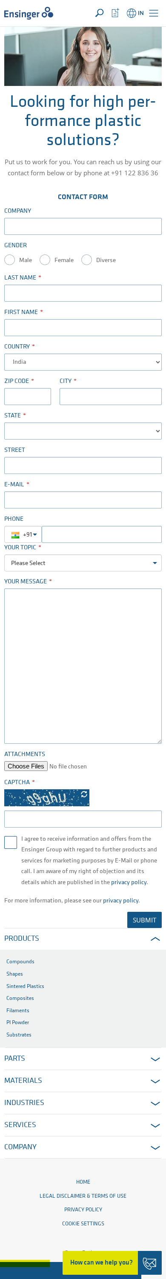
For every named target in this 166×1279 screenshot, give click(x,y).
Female (64, 260)
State (12, 416)
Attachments (24, 754)
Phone (13, 519)
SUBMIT (144, 920)
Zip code (16, 381)
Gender (15, 246)
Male (25, 260)
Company (17, 211)
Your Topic (20, 548)
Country (17, 347)
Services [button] (20, 1125)
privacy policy (128, 882)
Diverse (106, 260)
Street (14, 450)
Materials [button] (23, 1081)
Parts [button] (14, 1059)
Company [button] (20, 1147)
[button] (153, 13)
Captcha (17, 782)
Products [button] (21, 939)
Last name (20, 278)
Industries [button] (24, 1103)
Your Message (25, 582)
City (66, 381)
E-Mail (14, 485)
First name (21, 312)
